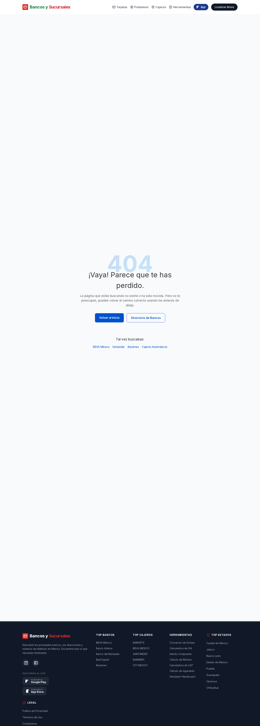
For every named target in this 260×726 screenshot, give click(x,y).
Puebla (210, 668)
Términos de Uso (32, 717)
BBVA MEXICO (141, 648)
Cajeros (160, 7)
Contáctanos (29, 723)
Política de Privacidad (35, 710)
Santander (118, 347)
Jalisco (210, 649)
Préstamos (141, 7)
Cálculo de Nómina (181, 659)
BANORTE (139, 642)
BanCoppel (102, 659)
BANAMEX (139, 659)
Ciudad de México (217, 643)
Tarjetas (121, 7)
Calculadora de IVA (181, 648)
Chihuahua (212, 687)
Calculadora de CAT (181, 665)
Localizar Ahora (224, 6)
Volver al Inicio (109, 317)
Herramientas (182, 7)
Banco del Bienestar (108, 653)
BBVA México (101, 347)
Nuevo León (213, 655)
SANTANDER (140, 653)
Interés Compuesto (181, 653)
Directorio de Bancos (146, 318)
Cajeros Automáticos (154, 347)
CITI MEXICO (140, 665)
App (203, 6)
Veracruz (211, 681)
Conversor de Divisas (182, 642)
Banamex (133, 347)
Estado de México (217, 662)
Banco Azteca (104, 648)
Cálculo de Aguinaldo (182, 670)
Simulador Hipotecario (182, 676)
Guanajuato (212, 674)
